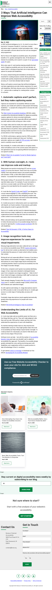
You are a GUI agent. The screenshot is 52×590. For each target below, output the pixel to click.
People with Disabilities (44, 117)
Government (44, 132)
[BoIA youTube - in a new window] (33, 576)
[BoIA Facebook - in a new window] (18, 576)
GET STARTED (26, 516)
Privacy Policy (27, 580)
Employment (44, 138)
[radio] (25, 557)
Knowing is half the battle (45, 96)
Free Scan (35, 375)
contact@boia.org (11, 548)
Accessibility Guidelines (44, 110)
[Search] (49, 21)
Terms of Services (37, 580)
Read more (6, 426)
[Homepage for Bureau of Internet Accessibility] (5, 4)
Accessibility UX (44, 102)
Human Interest (44, 113)
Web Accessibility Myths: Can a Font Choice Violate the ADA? (44, 77)
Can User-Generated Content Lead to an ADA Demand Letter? (45, 84)
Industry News (44, 125)
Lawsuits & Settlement (44, 129)
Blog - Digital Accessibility (11, 9)
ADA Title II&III (44, 135)
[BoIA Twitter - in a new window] (23, 576)
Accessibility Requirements (45, 106)
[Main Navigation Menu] (49, 2)
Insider (43, 99)
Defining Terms (44, 121)
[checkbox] (27, 557)
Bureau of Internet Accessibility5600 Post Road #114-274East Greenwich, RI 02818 (12, 538)
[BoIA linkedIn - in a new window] (28, 576)
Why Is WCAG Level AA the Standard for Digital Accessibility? (45, 55)
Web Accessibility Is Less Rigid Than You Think (45, 62)
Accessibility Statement (16, 580)
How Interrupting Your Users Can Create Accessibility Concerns (44, 69)
